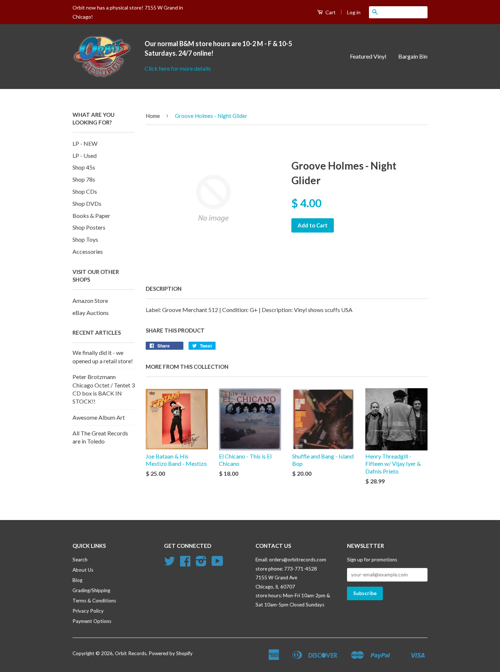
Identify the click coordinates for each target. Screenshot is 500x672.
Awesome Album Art (98, 417)
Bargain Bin (413, 56)
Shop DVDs (86, 203)
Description (164, 288)
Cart (330, 12)
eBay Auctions (90, 312)
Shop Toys (85, 239)
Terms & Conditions (94, 601)
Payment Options (91, 621)
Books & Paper (91, 215)
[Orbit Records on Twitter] (169, 564)
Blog (77, 580)
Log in (354, 12)
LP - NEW (84, 143)
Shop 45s (83, 167)
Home (153, 115)
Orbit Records (130, 653)
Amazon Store (90, 300)
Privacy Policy (88, 611)
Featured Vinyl (368, 56)
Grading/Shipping (91, 590)
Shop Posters (88, 227)
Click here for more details (178, 68)
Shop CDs (84, 191)
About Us (82, 570)
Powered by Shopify (171, 653)
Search (79, 560)
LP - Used (84, 155)
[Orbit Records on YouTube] (217, 564)
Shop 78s (83, 179)
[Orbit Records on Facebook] (185, 564)
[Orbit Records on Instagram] (201, 564)
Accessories (87, 251)
